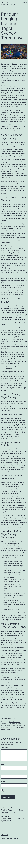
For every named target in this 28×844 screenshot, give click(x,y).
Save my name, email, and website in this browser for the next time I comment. (13, 791)
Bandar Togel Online (14, 722)
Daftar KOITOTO (6, 68)
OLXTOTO (4, 3)
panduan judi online (13, 725)
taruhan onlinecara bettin (7, 727)
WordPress (16, 838)
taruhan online (22, 725)
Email (3, 773)
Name (3, 764)
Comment (4, 747)
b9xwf (4, 720)
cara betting (8, 723)
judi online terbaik (16, 723)
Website (3, 781)
